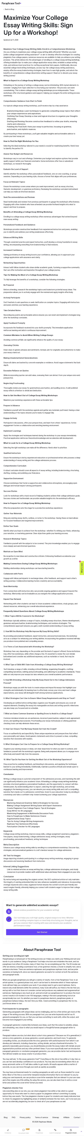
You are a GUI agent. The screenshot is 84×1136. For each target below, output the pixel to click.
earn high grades (58, 70)
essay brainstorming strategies (29, 70)
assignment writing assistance (26, 55)
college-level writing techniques (23, 68)
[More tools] (81, 1131)
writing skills (47, 52)
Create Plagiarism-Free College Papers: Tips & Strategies (31, 808)
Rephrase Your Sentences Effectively (22, 824)
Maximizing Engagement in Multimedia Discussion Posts (30, 813)
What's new (81, 567)
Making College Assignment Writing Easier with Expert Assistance (34, 806)
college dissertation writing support (39, 73)
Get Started (42, 932)
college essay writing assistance (61, 68)
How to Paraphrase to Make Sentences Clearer (26, 816)
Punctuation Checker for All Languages (23, 827)
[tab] (8, 1131)
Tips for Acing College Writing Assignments (25, 821)
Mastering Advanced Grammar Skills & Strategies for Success (32, 803)
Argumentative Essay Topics (19, 819)
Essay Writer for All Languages (19, 811)
